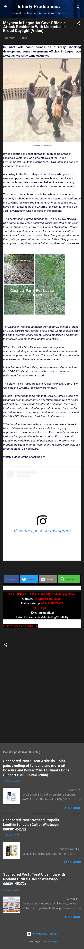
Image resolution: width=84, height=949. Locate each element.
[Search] (78, 8)
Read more (72, 808)
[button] (78, 24)
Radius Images (50, 941)
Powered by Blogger (44, 934)
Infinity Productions (39, 6)
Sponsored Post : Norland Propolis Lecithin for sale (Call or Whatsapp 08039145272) (31, 824)
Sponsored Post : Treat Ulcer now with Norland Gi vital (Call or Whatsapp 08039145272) (34, 879)
